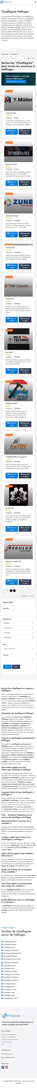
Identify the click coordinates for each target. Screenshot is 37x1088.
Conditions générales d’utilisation (9, 1039)
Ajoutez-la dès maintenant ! (16, 81)
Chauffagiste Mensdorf (10, 971)
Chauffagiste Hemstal (9, 990)
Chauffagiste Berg (8, 968)
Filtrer (7, 667)
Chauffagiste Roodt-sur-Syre (12, 959)
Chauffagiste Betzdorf (10, 956)
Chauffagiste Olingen (9, 945)
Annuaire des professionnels (8, 1034)
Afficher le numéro (12, 132)
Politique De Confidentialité (8, 1037)
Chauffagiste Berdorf (9, 942)
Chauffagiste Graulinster (10, 977)
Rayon (5, 644)
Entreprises (4, 54)
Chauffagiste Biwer (9, 947)
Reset (16, 667)
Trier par (5, 655)
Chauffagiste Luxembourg (11, 974)
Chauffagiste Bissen (9, 966)
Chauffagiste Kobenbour (10, 980)
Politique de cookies (6, 1042)
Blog (2, 1044)
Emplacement (7, 619)
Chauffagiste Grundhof (10, 998)
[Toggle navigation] (35, 2)
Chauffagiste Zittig (8, 992)
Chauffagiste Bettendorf (10, 950)
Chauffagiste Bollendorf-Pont (12, 953)
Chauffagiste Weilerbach (10, 963)
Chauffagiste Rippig (9, 984)
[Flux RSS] (33, 59)
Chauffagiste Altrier (9, 987)
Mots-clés (6, 608)
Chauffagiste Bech (9, 995)
